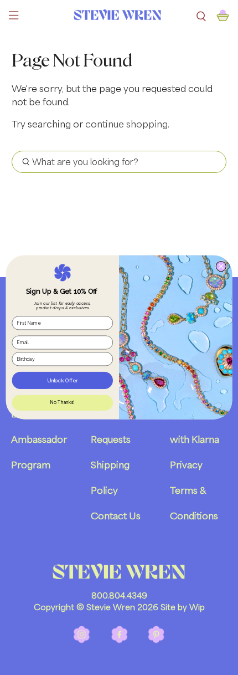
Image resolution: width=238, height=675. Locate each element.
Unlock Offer (62, 380)
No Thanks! (62, 403)
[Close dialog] (221, 267)
